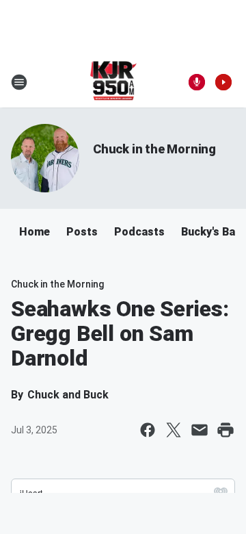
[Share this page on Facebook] (147, 430)
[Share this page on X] (173, 430)
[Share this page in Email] (199, 430)
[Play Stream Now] (223, 82)
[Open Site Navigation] (19, 82)
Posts (82, 231)
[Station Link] (114, 82)
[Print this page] (225, 430)
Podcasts (139, 231)
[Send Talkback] (197, 82)
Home (34, 231)
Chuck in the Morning (154, 149)
